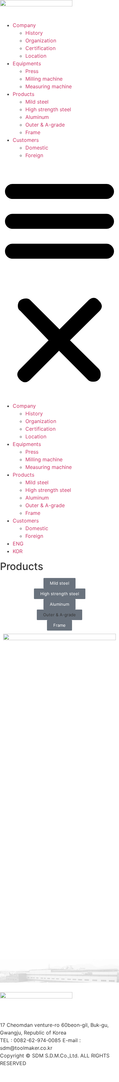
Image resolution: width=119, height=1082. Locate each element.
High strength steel (48, 109)
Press (31, 71)
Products (23, 94)
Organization (40, 40)
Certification (40, 48)
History (34, 33)
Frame (32, 132)
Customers (26, 140)
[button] (59, 280)
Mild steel (37, 102)
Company (24, 25)
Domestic (36, 147)
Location (35, 56)
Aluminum (37, 117)
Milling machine (44, 79)
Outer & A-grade (45, 124)
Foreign (34, 155)
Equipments (27, 63)
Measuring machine (48, 86)
